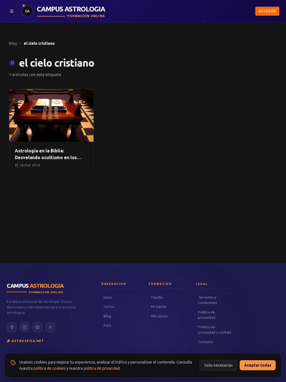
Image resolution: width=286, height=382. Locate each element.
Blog (13, 43)
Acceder (267, 11)
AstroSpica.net (28, 341)
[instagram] (25, 327)
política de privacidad (102, 368)
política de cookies (50, 368)
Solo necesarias (218, 365)
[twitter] (50, 327)
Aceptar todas (257, 365)
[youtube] (37, 327)
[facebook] (12, 327)
